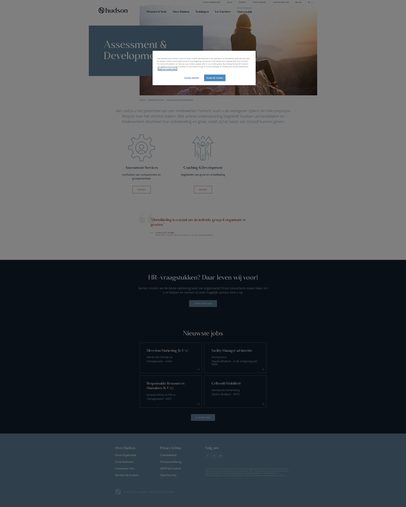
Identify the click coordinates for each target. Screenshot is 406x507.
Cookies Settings (191, 77)
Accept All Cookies (214, 78)
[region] (204, 68)
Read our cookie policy (167, 69)
